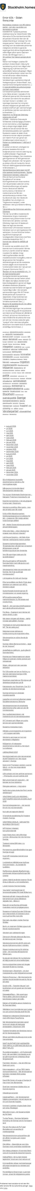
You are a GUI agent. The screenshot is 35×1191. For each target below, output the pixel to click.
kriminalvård (16, 357)
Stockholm (9, 394)
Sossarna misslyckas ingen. (13, 727)
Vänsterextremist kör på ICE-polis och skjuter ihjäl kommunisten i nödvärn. (16, 944)
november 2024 (12, 474)
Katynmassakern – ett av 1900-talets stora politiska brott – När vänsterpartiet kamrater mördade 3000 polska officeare (17, 1072)
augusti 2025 (11, 454)
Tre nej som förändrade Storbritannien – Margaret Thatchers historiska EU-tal (17, 495)
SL (24, 386)
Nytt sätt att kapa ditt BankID (13, 812)
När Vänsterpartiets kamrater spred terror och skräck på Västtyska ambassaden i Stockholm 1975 (16, 1024)
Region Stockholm (14, 378)
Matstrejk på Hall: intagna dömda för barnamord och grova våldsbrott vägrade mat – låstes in (16, 898)
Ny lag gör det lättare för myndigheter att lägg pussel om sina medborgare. (16, 959)
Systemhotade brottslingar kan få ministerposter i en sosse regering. (15, 592)
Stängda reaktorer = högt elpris (14, 786)
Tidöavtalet (22, 403)
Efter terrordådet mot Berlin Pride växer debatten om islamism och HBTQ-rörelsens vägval (17, 584)
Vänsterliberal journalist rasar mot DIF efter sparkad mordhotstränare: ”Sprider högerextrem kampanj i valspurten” (17, 172)
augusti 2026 (11, 426)
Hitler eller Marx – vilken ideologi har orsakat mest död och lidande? (16, 532)
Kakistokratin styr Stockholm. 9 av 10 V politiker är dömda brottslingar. (17, 687)
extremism (10, 342)
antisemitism (6, 332)
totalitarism (16, 406)
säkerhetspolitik (7, 403)
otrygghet (13, 372)
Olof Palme (17, 370)
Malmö (25, 359)
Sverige (21, 397)
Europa (5, 342)
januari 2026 (10, 442)
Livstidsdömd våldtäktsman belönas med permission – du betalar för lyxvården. (16, 864)
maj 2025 (9, 461)
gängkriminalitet (22, 342)
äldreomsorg (6, 414)
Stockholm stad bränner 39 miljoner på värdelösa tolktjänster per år (17, 681)
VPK (12, 408)
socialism (26, 389)
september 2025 (12, 451)
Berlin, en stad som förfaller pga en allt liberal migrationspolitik (17, 927)
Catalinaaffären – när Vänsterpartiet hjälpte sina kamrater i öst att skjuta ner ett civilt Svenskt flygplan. (17, 1099)
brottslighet (17, 337)
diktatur (20, 339)
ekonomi (25, 339)
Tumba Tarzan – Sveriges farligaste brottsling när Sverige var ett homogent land (17, 1120)
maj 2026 (9, 433)
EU (30, 339)
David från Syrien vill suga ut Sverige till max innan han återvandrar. (17, 1081)
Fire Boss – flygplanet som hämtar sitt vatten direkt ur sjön (16, 613)
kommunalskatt (7, 352)
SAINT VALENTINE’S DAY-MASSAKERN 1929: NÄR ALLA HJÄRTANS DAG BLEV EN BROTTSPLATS (17, 1045)
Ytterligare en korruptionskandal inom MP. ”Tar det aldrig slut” (16, 626)
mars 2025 (10, 465)
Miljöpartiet (8, 367)
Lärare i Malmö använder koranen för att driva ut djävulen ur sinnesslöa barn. (17, 881)
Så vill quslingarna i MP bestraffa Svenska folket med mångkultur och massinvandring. (16, 563)
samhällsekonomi (7, 383)
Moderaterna (18, 368)
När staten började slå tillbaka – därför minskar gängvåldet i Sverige (16, 619)
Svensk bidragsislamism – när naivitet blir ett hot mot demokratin (16, 806)
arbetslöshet (27, 332)
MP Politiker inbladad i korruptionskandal (11, 829)
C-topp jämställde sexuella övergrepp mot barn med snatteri (17, 88)
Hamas (10, 344)
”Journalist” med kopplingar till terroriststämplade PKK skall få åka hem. (17, 891)
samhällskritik (15, 383)
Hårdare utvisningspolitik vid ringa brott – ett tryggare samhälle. (17, 732)
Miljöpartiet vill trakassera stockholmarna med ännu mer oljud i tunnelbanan (16, 745)
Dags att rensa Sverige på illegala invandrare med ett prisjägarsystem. (16, 906)
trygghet (24, 405)
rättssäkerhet (7, 381)
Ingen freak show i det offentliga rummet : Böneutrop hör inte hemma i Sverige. (16, 837)
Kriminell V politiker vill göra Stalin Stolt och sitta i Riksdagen (17, 1107)
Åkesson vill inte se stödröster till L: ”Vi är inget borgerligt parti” (17, 272)
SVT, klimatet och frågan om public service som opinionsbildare (15, 721)
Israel (23, 347)
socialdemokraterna (13, 388)
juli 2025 (9, 456)
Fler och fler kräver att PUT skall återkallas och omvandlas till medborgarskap (14, 1129)
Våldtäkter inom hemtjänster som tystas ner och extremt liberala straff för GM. (17, 1010)
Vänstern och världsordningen (14, 933)
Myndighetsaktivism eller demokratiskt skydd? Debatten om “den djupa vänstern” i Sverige (17, 758)
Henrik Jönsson (16, 344)
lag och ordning (24, 357)
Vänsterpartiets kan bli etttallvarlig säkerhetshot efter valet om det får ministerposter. (15, 707)
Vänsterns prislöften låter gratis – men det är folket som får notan (17, 508)
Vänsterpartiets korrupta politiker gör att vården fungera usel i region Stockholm (16, 1137)
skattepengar (17, 385)
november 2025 (12, 447)
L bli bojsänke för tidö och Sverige (15, 578)
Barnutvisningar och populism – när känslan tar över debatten (16, 781)
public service (21, 376)
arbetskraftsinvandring (17, 332)
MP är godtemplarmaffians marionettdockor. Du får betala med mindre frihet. (16, 599)
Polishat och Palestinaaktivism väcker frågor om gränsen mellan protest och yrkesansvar (17, 658)
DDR (29, 337)
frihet (15, 341)
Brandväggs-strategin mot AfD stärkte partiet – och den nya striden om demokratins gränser (17, 27)
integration (8, 346)
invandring (17, 347)
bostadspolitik (18, 334)
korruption (17, 354)
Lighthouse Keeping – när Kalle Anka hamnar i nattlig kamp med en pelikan (16, 538)
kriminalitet (26, 354)
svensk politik (9, 397)
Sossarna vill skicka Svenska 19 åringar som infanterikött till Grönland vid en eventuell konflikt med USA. (17, 913)
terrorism (15, 403)
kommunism (17, 351)
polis (23, 372)
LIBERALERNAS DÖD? (10, 752)
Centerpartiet (24, 336)
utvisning (6, 408)
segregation (23, 383)
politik (6, 375)
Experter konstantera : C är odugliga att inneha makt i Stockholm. (17, 502)
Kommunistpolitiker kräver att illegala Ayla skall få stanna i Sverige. (16, 965)
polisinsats (28, 372)
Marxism (6, 362)
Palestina (19, 372)
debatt (5, 339)
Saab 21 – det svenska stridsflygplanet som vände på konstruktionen (17, 607)
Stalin (22, 391)
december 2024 (12, 472)
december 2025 (12, 444)
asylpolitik (9, 334)
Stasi (26, 391)
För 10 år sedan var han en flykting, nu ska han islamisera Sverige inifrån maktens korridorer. (16, 673)
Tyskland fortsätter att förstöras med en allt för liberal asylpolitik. (17, 1032)
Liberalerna (6, 359)
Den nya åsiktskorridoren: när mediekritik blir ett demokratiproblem (16, 715)
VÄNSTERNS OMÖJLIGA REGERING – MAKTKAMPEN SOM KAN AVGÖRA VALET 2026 (17, 798)
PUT (26, 376)
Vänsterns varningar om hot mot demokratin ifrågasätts (14, 738)
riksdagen (22, 378)
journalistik (27, 347)
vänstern (21, 408)
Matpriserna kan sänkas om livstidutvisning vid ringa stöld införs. (16, 632)
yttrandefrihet (25, 411)
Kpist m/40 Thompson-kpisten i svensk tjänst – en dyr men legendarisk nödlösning (17, 767)
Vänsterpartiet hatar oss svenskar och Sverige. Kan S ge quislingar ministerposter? (17, 571)
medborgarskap (14, 362)
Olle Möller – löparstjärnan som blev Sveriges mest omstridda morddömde (16, 1145)
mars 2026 (10, 438)
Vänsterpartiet (10, 411)
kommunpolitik (8, 354)
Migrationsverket (23, 365)
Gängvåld (5, 344)
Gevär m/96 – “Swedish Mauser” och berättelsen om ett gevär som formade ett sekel (17, 988)
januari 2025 (10, 470)
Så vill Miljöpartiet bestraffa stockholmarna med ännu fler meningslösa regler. (13, 482)
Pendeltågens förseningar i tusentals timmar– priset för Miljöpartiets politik (16, 1173)
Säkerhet (22, 401)
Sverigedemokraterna (11, 401)
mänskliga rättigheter (8, 370)
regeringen (6, 378)
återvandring (13, 414)
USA (29, 406)
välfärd (16, 408)
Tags (30, 1186)
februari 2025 (11, 468)
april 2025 (9, 463)
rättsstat (28, 378)
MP (25, 368)
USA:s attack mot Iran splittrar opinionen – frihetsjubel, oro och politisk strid (17, 774)
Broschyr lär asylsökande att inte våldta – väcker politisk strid (17, 305)
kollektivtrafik (23, 349)
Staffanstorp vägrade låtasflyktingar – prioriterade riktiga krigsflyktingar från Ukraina (16, 873)
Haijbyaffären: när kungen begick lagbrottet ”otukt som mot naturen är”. (16, 1158)
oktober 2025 (11, 449)
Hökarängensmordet (10, 1093)
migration (25, 361)
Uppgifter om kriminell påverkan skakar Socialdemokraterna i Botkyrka (17, 700)
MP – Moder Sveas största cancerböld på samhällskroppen (17, 525)
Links (5, 1188)
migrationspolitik (10, 365)
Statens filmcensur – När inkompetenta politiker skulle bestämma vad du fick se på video (17, 979)
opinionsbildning (7, 372)
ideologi (23, 344)
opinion (23, 370)
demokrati (13, 339)
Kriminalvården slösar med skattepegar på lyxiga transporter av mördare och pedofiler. (17, 1165)
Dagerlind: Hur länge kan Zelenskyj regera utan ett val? (15, 116)
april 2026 (9, 435)
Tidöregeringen (7, 406)
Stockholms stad (19, 394)
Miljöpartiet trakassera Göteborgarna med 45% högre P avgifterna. (16, 1017)
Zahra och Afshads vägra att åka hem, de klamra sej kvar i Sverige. (16, 938)
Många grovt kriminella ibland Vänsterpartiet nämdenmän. (13, 489)
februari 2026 (11, 440)
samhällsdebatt (19, 380)
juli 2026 (9, 428)
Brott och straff (8, 337)
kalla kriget (14, 349)
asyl (4, 334)
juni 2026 (9, 431)
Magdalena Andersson (16, 359)
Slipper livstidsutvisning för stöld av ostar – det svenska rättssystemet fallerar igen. (16, 951)
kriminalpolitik (8, 357)
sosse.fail (6, 391)
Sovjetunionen (15, 391)
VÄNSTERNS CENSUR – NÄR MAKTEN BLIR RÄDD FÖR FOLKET (16, 823)
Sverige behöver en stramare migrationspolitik (13, 694)
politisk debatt (13, 376)
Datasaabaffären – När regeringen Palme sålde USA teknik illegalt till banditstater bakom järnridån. (15, 996)
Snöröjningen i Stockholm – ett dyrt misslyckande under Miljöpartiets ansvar (17, 972)
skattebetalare (7, 386)
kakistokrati (6, 349)
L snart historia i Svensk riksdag (14, 886)
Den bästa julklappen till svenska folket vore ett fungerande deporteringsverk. (17, 1151)
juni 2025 (9, 458)
